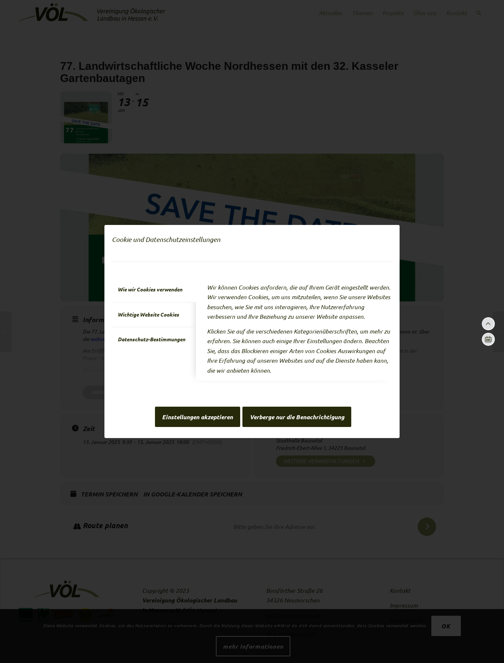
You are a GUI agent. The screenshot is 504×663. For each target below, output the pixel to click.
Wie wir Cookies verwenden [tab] (150, 290)
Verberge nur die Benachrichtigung (297, 417)
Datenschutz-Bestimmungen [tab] (151, 339)
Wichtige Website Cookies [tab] (148, 315)
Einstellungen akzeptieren (197, 417)
